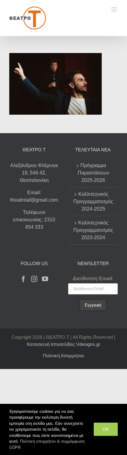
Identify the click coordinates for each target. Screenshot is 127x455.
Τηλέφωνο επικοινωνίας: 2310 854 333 (34, 220)
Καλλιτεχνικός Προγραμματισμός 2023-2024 (93, 230)
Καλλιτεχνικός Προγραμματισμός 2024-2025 (93, 201)
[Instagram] (34, 279)
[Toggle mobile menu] (114, 9)
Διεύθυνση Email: (93, 278)
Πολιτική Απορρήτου (63, 355)
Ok (106, 429)
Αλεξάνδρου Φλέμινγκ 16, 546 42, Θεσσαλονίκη (34, 173)
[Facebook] (23, 279)
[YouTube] (45, 279)
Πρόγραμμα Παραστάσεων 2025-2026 (93, 173)
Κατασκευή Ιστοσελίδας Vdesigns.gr (63, 344)
